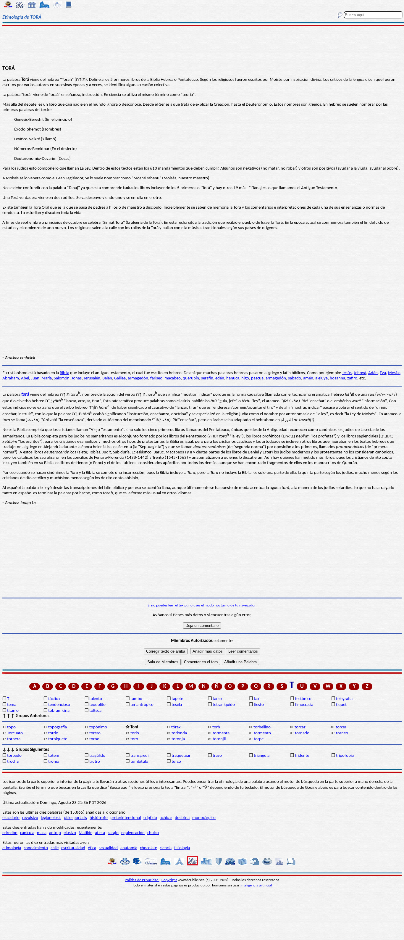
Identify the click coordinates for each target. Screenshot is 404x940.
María (46, 378)
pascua (257, 378)
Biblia (64, 373)
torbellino (262, 727)
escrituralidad (73, 848)
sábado (294, 378)
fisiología (182, 848)
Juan (35, 378)
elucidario (11, 818)
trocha (13, 761)
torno (94, 739)
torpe (259, 739)
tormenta (221, 733)
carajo (113, 833)
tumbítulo (139, 761)
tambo (136, 699)
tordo (53, 733)
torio (134, 733)
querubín (191, 378)
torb (216, 727)
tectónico (303, 699)
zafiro (352, 378)
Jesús (347, 373)
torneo (342, 733)
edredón (9, 833)
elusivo (70, 833)
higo (245, 378)
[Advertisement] (202, 45)
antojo (55, 833)
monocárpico (204, 818)
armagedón (138, 378)
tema (11, 705)
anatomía (128, 848)
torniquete (57, 739)
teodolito (97, 705)
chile (55, 848)
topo (11, 727)
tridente (302, 756)
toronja (178, 739)
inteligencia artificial (256, 885)
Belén (107, 378)
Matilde (85, 833)
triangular (262, 756)
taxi (257, 699)
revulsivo (30, 818)
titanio (13, 711)
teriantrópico (141, 705)
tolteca (95, 711)
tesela (177, 705)
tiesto (259, 705)
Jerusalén (92, 378)
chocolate (148, 848)
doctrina (182, 818)
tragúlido (97, 756)
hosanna (337, 378)
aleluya (321, 378)
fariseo (156, 378)
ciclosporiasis (75, 818)
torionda (179, 733)
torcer (341, 727)
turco (176, 761)
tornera (13, 739)
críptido (150, 818)
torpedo (14, 756)
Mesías (394, 373)
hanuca (232, 378)
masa (41, 833)
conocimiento (36, 848)
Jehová (360, 373)
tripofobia (345, 756)
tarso (217, 699)
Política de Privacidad (142, 880)
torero (95, 733)
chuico (153, 833)
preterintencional (125, 818)
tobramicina (59, 711)
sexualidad (108, 848)
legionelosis (51, 818)
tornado (302, 733)
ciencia (166, 848)
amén (308, 378)
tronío (53, 761)
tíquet (341, 705)
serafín (207, 378)
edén (219, 378)
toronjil (219, 739)
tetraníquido (224, 705)
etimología (11, 848)
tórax (176, 727)
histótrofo (99, 818)
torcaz (300, 727)
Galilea (120, 378)
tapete (177, 699)
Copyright (169, 880)
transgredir (140, 756)
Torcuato (15, 733)
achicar (166, 818)
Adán (373, 373)
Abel (25, 378)
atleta (100, 833)
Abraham (10, 378)
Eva (383, 373)
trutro (94, 761)
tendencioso (59, 705)
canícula (27, 833)
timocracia (304, 705)
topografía (57, 727)
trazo (217, 756)
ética (92, 848)
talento (95, 699)
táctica (54, 699)
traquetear (181, 756)
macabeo (172, 378)
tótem (53, 756)
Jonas (77, 378)
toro (134, 739)
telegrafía (344, 699)
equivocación (133, 833)
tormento (262, 733)
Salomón (62, 378)
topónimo (98, 727)
